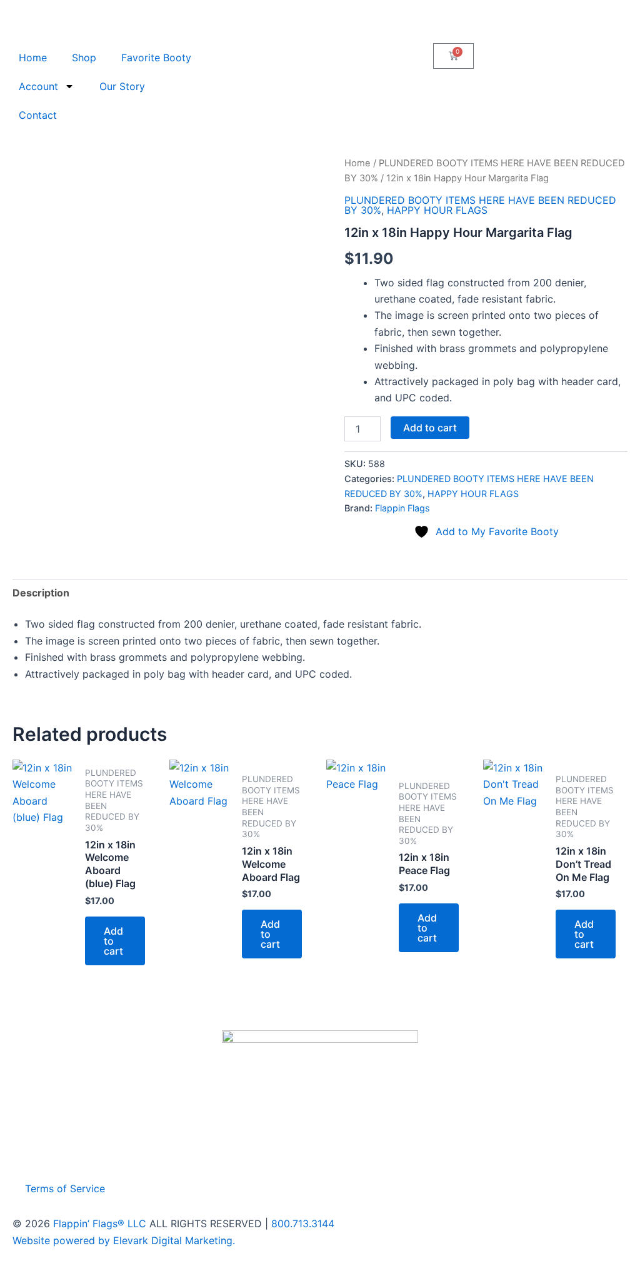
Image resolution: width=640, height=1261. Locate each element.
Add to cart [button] (113, 941)
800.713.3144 (302, 1223)
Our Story (122, 86)
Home (33, 57)
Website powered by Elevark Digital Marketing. (123, 1240)
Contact (38, 115)
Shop (84, 57)
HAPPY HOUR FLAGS (437, 210)
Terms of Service (65, 1188)
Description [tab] (40, 592)
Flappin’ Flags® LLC (99, 1223)
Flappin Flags (402, 508)
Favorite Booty (156, 57)
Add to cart (430, 427)
